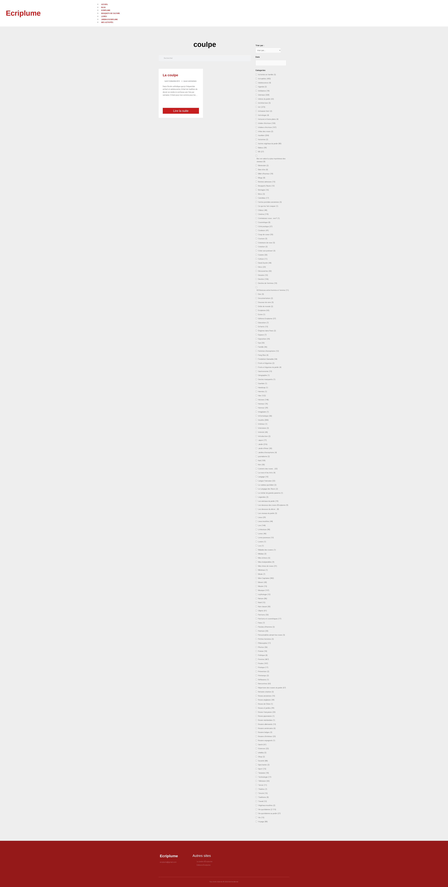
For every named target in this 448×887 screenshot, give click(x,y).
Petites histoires (266, 639)
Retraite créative (266, 692)
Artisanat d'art (265, 111)
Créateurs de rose (266, 243)
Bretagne (263, 190)
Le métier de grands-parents (270, 493)
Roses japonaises (266, 716)
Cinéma (263, 214)
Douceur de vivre (266, 302)
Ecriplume (23, 13)
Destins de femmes (267, 283)
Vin (261, 817)
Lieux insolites (265, 521)
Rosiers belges (265, 732)
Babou (262, 148)
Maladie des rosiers (267, 550)
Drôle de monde (265, 306)
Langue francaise (266, 481)
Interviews (263, 428)
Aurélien (263, 135)
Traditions (263, 797)
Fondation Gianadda (267, 359)
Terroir (262, 785)
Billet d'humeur (265, 174)
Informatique (265, 416)
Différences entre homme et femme (273, 290)
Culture (262, 259)
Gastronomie (265, 371)
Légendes (263, 497)
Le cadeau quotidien (267, 485)
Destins (263, 279)
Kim (261, 465)
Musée (262, 586)
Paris (261, 623)
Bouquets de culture (110, 13)
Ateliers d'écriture (267, 127)
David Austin (264, 263)
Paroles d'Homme (266, 627)
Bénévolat (263, 165)
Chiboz (262, 210)
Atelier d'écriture (266, 123)
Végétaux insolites (266, 805)
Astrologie (263, 115)
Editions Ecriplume (267, 319)
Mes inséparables (266, 562)
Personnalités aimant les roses (271, 635)
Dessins (263, 275)
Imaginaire (263, 412)
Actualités (264, 79)
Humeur (263, 404)
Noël (261, 602)
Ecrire (261, 314)
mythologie (264, 594)
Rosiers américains (267, 728)
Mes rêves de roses (267, 566)
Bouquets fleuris (266, 186)
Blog (103, 7)
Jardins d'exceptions (267, 452)
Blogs (261, 178)
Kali (261, 460)
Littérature (264, 529)
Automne (263, 139)
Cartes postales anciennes (270, 202)
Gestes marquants (266, 379)
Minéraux (263, 570)
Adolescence (264, 83)
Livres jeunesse (266, 538)
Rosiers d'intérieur (267, 736)
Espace (262, 335)
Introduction (264, 436)
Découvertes (265, 271)
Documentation (265, 298)
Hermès (262, 391)
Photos (263, 647)
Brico (261, 194)
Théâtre (262, 789)
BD (261, 152)
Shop (261, 757)
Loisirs (262, 542)
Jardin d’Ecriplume (109, 19)
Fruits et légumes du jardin (269, 367)
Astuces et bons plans (268, 119)
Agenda (262, 87)
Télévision (264, 781)
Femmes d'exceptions (268, 351)
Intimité (263, 432)
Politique (263, 655)
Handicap (263, 388)
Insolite (263, 420)
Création (263, 247)
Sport (262, 769)
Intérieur (262, 424)
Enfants (263, 327)
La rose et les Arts (266, 473)
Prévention (263, 671)
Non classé (264, 607)
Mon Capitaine (266, 578)
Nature (262, 598)
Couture (262, 239)
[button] (272, 1)
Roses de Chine (265, 704)
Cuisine (262, 255)
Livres (104, 16)
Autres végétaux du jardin (269, 144)
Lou (261, 546)
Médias (262, 554)
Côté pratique (265, 226)
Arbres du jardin (266, 99)
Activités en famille (267, 75)
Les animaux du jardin (268, 501)
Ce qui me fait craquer (268, 206)
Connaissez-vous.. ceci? (269, 218)
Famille (262, 347)
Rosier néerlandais (266, 720)
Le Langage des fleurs (268, 489)
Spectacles (264, 765)
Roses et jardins (266, 708)
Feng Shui (263, 355)
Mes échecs (264, 558)
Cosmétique (264, 222)
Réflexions (263, 680)
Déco (262, 267)
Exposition (264, 339)
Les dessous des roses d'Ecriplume (273, 505)
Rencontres (264, 684)
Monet (262, 582)
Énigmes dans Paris (267, 331)
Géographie (264, 375)
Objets (262, 611)
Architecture (264, 103)
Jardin (262, 444)
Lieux (262, 517)
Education (263, 323)
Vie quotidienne (267, 809)
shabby (262, 753)
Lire (262, 525)
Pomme (263, 659)
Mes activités (107, 22)
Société (263, 761)
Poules (263, 663)
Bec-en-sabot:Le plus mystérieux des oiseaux (271, 160)
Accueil (104, 4)
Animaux (263, 95)
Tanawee (263, 773)
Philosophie (264, 643)
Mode (261, 574)
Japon (262, 440)
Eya (261, 343)
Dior (261, 294)
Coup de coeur (265, 234)
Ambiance (264, 91)
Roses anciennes (266, 696)
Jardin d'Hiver (265, 448)
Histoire (263, 400)
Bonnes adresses (266, 182)
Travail (262, 801)
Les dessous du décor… (268, 509)
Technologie (264, 777)
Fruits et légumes (266, 363)
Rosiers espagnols (266, 740)
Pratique (263, 667)
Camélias (263, 198)
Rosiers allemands (267, 724)
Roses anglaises (266, 700)
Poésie (262, 651)
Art (261, 107)
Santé (262, 745)
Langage (263, 477)
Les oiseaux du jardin (267, 513)
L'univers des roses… (268, 469)
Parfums (263, 615)
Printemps (263, 676)
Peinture (263, 631)
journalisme (264, 456)
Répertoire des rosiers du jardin (272, 688)
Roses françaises (266, 712)
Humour (263, 408)
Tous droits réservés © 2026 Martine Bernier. (224, 882)
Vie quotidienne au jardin (269, 813)
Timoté (263, 793)
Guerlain (262, 383)
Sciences (263, 748)
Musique (263, 590)
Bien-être (263, 170)
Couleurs (263, 230)
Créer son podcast (266, 251)
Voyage (263, 822)
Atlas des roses (265, 131)
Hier (262, 396)
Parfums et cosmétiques (269, 619)
